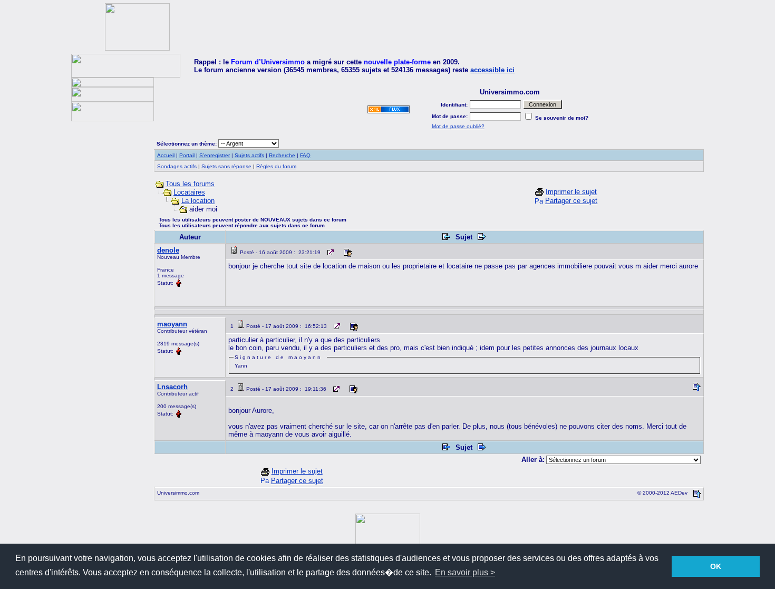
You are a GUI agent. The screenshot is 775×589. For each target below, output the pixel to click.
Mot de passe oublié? (458, 126)
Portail (187, 155)
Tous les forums (190, 184)
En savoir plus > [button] (465, 572)
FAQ (305, 155)
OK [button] (715, 566)
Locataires (189, 192)
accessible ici (492, 70)
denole (168, 250)
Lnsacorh (172, 387)
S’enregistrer (214, 155)
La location (198, 201)
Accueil (166, 155)
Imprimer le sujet (571, 192)
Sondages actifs (177, 166)
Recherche (282, 155)
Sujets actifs (249, 155)
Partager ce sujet (571, 201)
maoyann (172, 324)
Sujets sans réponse (226, 166)
